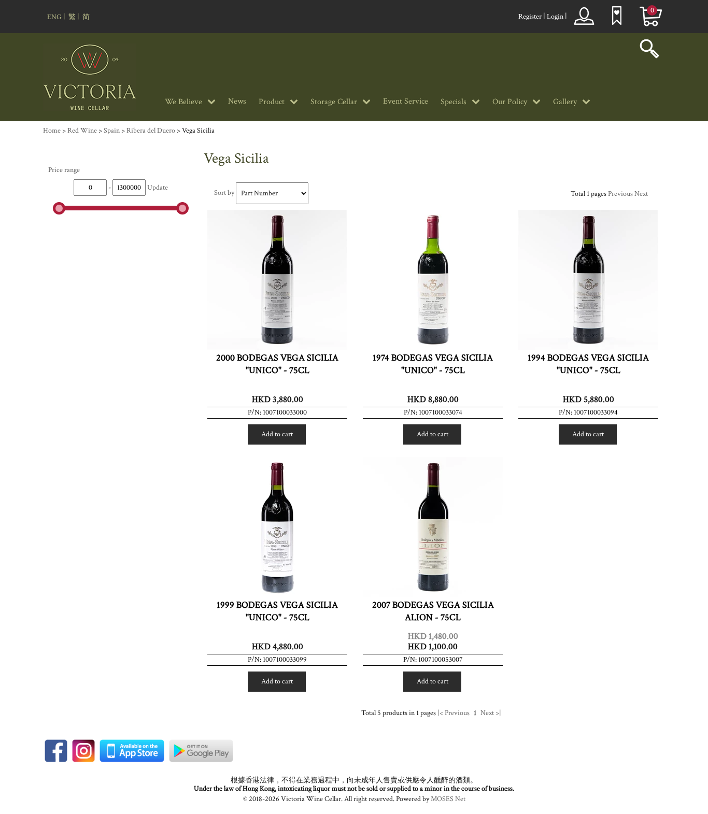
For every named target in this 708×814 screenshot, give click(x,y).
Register (530, 16)
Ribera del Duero (150, 130)
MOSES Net (448, 799)
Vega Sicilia (198, 130)
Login (555, 16)
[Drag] (59, 208)
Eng (54, 17)
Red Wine (82, 130)
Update (157, 187)
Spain (112, 130)
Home (52, 130)
